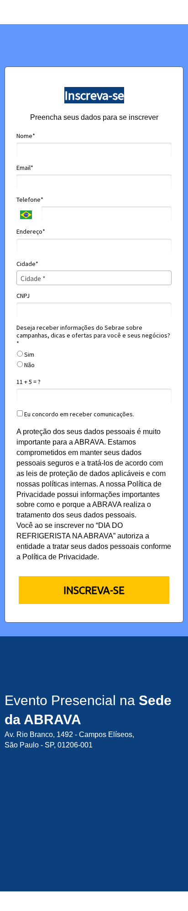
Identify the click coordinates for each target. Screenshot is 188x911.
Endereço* (30, 231)
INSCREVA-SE (94, 590)
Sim (28, 354)
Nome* (25, 136)
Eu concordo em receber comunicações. (78, 414)
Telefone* (29, 200)
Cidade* (27, 264)
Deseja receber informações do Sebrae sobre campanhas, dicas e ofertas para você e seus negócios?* (93, 336)
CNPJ (23, 296)
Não (29, 365)
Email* (24, 168)
